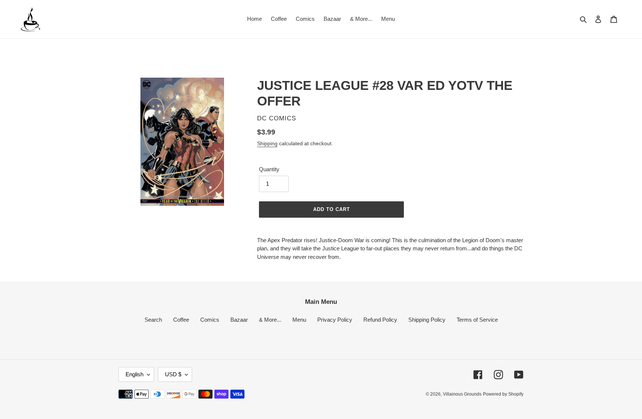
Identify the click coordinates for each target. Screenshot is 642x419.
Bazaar (239, 319)
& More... (270, 319)
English (134, 374)
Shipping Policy (426, 319)
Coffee (181, 319)
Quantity (269, 169)
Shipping (267, 143)
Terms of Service (477, 319)
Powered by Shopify (503, 394)
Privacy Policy (334, 319)
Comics (209, 319)
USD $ (173, 374)
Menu (299, 319)
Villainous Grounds (462, 394)
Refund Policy (380, 319)
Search (153, 319)
